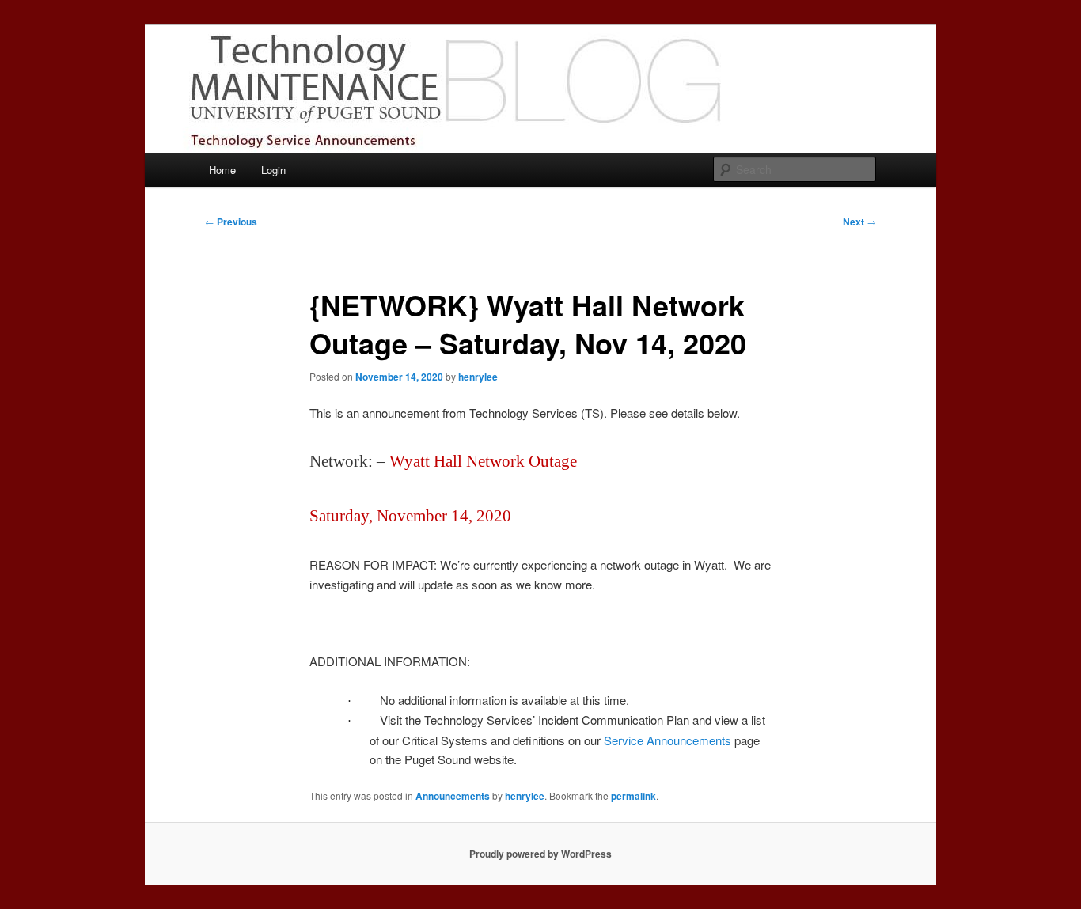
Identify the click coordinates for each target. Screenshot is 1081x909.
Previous (231, 221)
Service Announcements (667, 740)
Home (222, 169)
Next (859, 221)
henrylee (478, 376)
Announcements (452, 796)
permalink (633, 796)
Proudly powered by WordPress (540, 854)
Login (273, 169)
